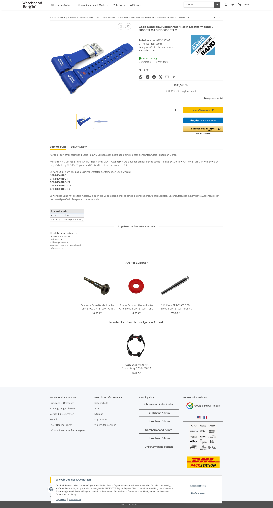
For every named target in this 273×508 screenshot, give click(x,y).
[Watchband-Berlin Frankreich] (206, 417)
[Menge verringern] (142, 110)
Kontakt (54, 419)
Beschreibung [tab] (58, 146)
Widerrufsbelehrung (105, 424)
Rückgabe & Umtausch (62, 403)
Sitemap (98, 414)
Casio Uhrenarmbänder (163, 47)
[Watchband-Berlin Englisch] (199, 417)
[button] (144, 70)
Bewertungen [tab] (79, 146)
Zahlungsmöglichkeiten (62, 408)
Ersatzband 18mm (159, 413)
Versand (191, 91)
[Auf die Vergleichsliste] (121, 26)
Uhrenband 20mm (159, 421)
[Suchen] (217, 5)
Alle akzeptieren (198, 486)
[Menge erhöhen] (175, 110)
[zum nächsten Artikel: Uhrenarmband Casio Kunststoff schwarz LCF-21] (214, 17)
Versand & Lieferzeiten (62, 414)
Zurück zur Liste (58, 17)
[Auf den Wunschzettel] (128, 26)
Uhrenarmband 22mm (158, 430)
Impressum (61, 499)
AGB (96, 408)
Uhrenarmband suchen (159, 446)
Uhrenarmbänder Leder (158, 404)
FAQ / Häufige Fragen (61, 424)
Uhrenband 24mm (159, 438)
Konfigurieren (198, 493)
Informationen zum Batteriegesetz (68, 430)
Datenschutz (75, 499)
